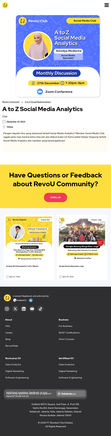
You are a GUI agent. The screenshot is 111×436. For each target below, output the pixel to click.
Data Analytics (66, 364)
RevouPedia (11, 345)
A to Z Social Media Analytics (38, 102)
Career (9, 332)
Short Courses (66, 339)
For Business (65, 326)
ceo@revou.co (68, 393)
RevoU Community (10, 102)
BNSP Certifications (69, 332)
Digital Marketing (68, 371)
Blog (7, 339)
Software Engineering (70, 377)
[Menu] (106, 5)
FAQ (7, 326)
